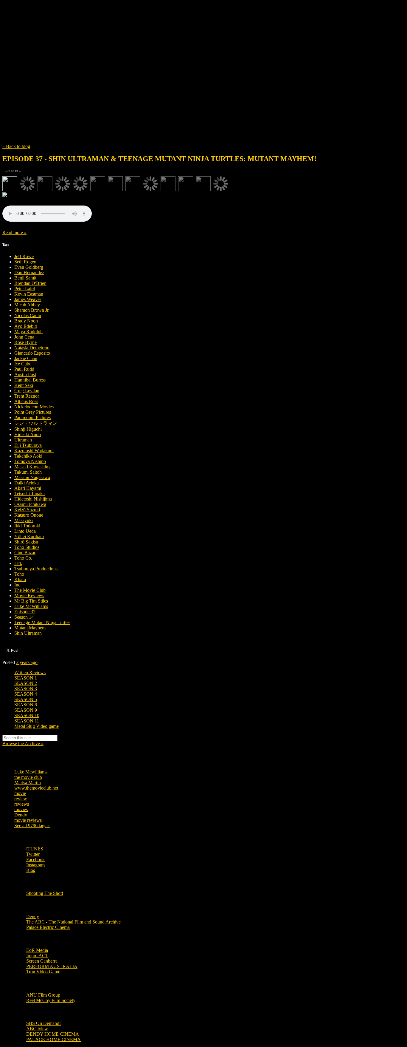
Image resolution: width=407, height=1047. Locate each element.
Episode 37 (24, 611)
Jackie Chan (25, 358)
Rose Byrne (25, 342)
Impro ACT (37, 955)
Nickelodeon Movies (34, 406)
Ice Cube (22, 363)
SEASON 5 (25, 699)
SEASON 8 (25, 704)
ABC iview (37, 1028)
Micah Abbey (27, 304)
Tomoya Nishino (30, 461)
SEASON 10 (26, 715)
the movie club (28, 777)
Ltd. (18, 563)
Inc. (17, 584)
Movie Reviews (29, 595)
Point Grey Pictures (32, 412)
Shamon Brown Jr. (31, 310)
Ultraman (23, 439)
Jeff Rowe (24, 256)
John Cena (24, 336)
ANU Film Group (43, 994)
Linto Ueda (25, 531)
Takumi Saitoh (28, 472)
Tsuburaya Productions (36, 568)
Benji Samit (25, 277)
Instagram (35, 864)
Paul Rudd (24, 369)
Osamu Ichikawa (30, 504)
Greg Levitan (26, 390)
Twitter (33, 854)
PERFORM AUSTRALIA (51, 966)
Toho (19, 574)
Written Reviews (30, 672)
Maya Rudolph (28, 331)
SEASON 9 (25, 710)
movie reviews (28, 820)
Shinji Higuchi (28, 429)
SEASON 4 (25, 694)
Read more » (14, 232)
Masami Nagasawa (32, 477)
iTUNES (34, 848)
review (20, 798)
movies (21, 809)
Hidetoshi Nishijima (33, 498)
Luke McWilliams (31, 606)
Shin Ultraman (28, 633)
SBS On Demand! (43, 1023)
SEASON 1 (25, 677)
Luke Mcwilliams (30, 771)
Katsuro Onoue (28, 515)
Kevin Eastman (28, 294)
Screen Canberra (42, 960)
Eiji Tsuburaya (28, 445)
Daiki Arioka (26, 482)
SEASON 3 (25, 688)
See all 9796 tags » (32, 825)
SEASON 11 (26, 720)
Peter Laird (24, 288)
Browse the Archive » (23, 743)
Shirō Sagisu (26, 541)
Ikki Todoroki (27, 525)
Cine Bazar (24, 552)
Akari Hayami (27, 488)
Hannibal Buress (30, 379)
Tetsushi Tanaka (29, 493)
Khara (20, 579)
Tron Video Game (43, 971)
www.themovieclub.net (36, 787)
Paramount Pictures (32, 417)
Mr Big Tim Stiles (31, 600)
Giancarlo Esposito (32, 353)
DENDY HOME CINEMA (52, 1034)
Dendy (20, 814)
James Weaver (27, 299)
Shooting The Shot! (44, 893)
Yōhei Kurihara (29, 536)
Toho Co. (23, 557)
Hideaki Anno (27, 434)
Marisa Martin (27, 782)
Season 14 (24, 617)
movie (20, 793)
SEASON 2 (25, 683)
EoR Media (37, 950)
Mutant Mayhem (30, 627)
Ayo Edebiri (25, 326)
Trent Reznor (26, 396)
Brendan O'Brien (30, 283)
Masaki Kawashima (33, 466)
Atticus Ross (26, 401)
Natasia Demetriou (31, 347)
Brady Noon (26, 320)
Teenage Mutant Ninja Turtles (42, 622)
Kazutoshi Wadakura (34, 450)
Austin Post (25, 374)
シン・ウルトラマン (35, 423)
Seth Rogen (25, 261)
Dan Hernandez (29, 272)
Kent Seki (23, 385)
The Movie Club (109, 62)
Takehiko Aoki (28, 455)
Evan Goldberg (28, 267)
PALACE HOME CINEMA (53, 1039)
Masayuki (23, 520)
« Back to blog (16, 146)
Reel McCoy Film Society (50, 1000)
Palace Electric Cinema (48, 927)
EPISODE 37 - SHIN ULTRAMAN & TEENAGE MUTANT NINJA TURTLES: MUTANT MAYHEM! (159, 159)
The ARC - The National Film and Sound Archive (73, 921)
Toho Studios (26, 547)
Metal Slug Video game (36, 726)
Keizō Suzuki (27, 509)
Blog (30, 870)
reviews (21, 804)
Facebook (35, 859)
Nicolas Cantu (27, 315)
